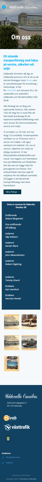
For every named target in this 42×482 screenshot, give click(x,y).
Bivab (29, 80)
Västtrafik (11, 90)
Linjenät (9, 462)
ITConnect (26, 475)
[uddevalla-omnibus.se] (23, 7)
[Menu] (4, 7)
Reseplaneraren (13, 457)
